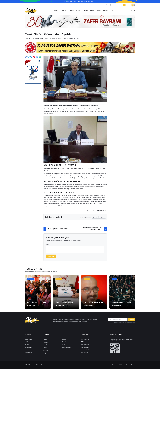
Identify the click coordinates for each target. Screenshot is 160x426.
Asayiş (56, 10)
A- (121, 5)
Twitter (86, 353)
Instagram (86, 345)
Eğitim (99, 10)
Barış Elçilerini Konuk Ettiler (58, 230)
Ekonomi (63, 10)
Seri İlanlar (27, 343)
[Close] (158, 1)
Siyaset (85, 10)
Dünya (78, 10)
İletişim (133, 366)
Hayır (101, 218)
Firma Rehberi (28, 340)
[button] (100, 5)
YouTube (86, 343)
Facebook (86, 351)
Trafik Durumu (28, 348)
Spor (63, 345)
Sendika (71, 10)
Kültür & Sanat (66, 348)
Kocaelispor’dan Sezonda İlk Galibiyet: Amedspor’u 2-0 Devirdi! (94, 303)
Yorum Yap (51, 257)
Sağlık (92, 10)
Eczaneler (27, 351)
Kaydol (132, 320)
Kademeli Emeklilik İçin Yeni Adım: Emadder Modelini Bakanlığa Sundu (37, 303)
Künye (127, 366)
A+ (127, 5)
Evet (96, 218)
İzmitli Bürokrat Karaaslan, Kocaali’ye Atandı (93, 230)
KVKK (121, 323)
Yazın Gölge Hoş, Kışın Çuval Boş (66, 303)
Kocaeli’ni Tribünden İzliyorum (122, 303)
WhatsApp (87, 340)
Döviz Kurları (28, 353)
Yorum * (48, 245)
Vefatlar (27, 345)
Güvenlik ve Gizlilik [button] (117, 366)
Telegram (86, 348)
